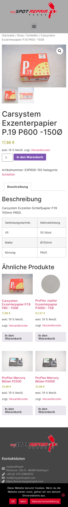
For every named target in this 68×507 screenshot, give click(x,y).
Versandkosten (40, 150)
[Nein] (63, 495)
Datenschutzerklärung (45, 501)
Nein (23, 501)
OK (13, 501)
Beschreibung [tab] (17, 187)
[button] (34, 26)
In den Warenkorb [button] (13, 337)
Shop (20, 35)
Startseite (8, 35)
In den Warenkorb (30, 157)
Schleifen (32, 35)
